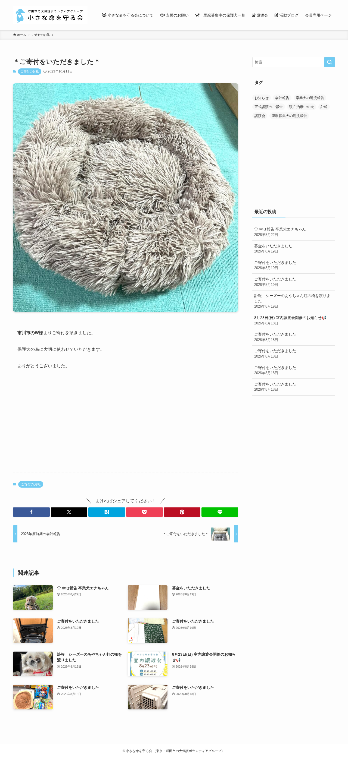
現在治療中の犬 (301, 107)
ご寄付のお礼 (30, 71)
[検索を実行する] (329, 62)
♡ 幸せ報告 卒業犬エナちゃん (280, 232)
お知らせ (261, 98)
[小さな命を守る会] (50, 15)
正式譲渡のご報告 (268, 107)
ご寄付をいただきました (275, 265)
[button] (31, 512)
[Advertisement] (125, 425)
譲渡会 (259, 116)
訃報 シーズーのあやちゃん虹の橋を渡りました (292, 300)
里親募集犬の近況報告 (289, 116)
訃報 (324, 107)
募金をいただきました (273, 249)
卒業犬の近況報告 (310, 98)
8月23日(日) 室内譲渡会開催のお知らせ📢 (290, 320)
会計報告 (282, 98)
